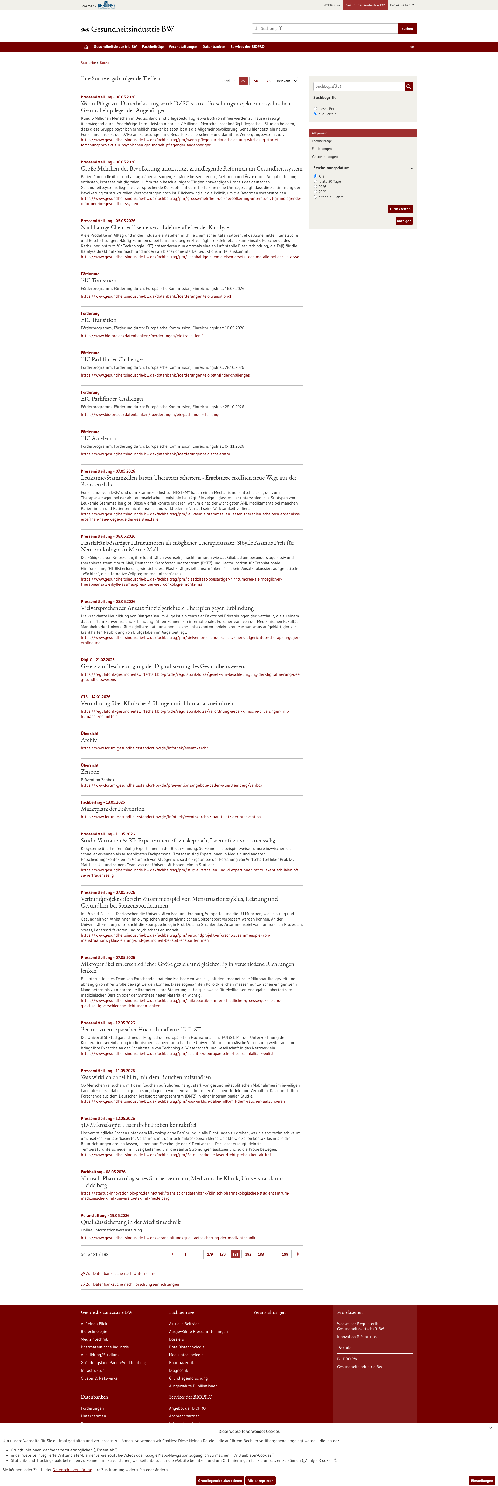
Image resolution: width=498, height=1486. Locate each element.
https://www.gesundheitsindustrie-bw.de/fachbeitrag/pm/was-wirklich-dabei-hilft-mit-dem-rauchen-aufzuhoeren (183, 1101)
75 (270, 82)
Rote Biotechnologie (187, 1346)
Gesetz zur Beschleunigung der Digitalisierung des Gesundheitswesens (163, 667)
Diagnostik (178, 1370)
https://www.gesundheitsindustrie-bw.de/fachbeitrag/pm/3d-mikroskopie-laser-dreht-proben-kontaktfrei (176, 1154)
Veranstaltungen (183, 46)
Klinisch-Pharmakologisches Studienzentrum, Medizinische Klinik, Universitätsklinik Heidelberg (182, 1182)
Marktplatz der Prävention (113, 809)
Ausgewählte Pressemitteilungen (198, 1331)
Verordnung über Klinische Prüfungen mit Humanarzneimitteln (158, 704)
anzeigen (404, 221)
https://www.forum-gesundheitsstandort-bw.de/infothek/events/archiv (145, 748)
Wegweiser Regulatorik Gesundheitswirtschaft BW (360, 1326)
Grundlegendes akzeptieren (220, 1480)
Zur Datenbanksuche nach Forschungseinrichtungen (132, 1284)
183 (261, 1254)
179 (210, 1254)
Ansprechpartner (184, 1416)
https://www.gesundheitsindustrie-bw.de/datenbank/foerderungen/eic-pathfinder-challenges (165, 375)
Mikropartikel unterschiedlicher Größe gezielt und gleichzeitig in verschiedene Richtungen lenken (187, 968)
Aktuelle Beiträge (184, 1323)
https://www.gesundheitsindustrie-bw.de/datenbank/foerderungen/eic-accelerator (155, 453)
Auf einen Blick (94, 1323)
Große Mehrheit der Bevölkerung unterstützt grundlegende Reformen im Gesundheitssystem (192, 169)
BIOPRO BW (332, 5)
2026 (322, 186)
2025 (322, 191)
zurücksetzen (400, 209)
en (412, 46)
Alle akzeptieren (260, 1480)
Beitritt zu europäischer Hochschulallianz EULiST (141, 1030)
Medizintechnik (94, 1339)
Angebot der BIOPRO (187, 1408)
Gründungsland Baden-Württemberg (113, 1362)
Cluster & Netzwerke (99, 1378)
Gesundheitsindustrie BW (365, 5)
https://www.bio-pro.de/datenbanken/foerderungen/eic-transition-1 (142, 335)
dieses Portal (328, 108)
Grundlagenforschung (188, 1378)
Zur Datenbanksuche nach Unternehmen (122, 1273)
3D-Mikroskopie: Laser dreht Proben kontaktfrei (138, 1125)
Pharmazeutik (181, 1362)
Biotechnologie (94, 1331)
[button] (409, 168)
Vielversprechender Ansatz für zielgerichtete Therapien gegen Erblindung (167, 608)
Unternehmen (93, 1416)
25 (244, 82)
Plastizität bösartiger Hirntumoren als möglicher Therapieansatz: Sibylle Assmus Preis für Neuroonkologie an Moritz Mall (187, 546)
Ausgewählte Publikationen (193, 1385)
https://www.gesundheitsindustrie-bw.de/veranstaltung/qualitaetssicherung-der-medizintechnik (168, 1237)
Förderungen (322, 148)
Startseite (88, 62)
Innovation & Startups (357, 1336)
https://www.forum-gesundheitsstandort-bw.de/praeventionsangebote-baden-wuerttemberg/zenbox (171, 785)
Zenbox (90, 772)
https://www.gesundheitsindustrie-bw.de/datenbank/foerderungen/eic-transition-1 (156, 296)
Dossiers (176, 1339)
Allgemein (320, 133)
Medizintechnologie (186, 1354)
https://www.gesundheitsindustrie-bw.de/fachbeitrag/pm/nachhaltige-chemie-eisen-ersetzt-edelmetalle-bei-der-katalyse (190, 256)
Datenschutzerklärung (72, 1469)
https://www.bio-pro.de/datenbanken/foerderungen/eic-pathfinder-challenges (151, 414)
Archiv (89, 741)
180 (223, 1254)
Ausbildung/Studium (100, 1354)
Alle (321, 176)
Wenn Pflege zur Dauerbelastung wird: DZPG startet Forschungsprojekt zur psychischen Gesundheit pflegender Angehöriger (185, 107)
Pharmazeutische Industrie (105, 1346)
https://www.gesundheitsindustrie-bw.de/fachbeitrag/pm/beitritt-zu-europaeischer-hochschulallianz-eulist (177, 1053)
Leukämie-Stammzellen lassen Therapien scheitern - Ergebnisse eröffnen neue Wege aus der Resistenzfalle (188, 481)
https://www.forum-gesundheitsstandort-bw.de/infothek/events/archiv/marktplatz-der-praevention (171, 816)
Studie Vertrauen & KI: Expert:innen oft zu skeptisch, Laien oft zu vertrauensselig (178, 841)
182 (248, 1254)
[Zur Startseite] (129, 28)
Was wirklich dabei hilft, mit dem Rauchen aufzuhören (146, 1078)
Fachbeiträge (153, 46)
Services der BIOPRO (248, 46)
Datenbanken (214, 46)
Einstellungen (482, 1480)
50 (257, 82)
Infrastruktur (92, 1370)
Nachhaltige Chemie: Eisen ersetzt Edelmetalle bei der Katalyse (155, 228)
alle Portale (327, 114)
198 (285, 1254)
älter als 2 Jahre (331, 197)
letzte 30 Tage (330, 181)
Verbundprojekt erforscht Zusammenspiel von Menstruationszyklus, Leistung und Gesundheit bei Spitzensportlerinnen (179, 902)
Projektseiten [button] (400, 5)
